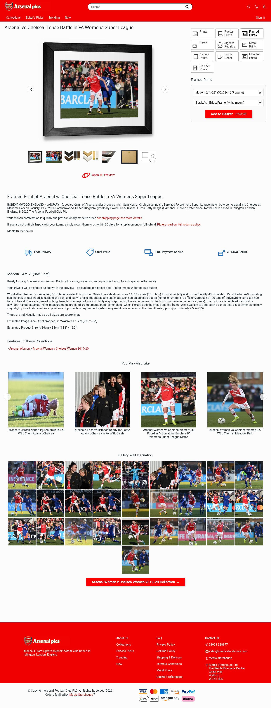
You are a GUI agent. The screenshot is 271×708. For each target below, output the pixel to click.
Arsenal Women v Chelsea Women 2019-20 (61, 348)
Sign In (260, 17)
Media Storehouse (81, 694)
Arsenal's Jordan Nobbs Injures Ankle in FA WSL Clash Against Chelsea (36, 431)
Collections (13, 17)
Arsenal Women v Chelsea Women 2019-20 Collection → (135, 582)
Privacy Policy (166, 644)
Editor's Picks (35, 17)
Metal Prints (164, 670)
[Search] (187, 7)
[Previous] (30, 89)
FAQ (159, 638)
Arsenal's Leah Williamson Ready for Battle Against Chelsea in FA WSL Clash (102, 431)
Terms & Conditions (169, 664)
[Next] (164, 89)
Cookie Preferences (170, 677)
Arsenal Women (19, 348)
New (68, 17)
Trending (54, 17)
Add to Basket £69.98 (228, 114)
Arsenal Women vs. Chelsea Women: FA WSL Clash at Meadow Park (235, 431)
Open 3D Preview (103, 175)
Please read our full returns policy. (179, 224)
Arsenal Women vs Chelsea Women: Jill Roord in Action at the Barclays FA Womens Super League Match (168, 433)
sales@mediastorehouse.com (228, 651)
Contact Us (212, 638)
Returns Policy (166, 651)
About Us (122, 638)
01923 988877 (218, 644)
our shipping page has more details (119, 218)
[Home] (28, 10)
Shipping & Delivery (169, 657)
